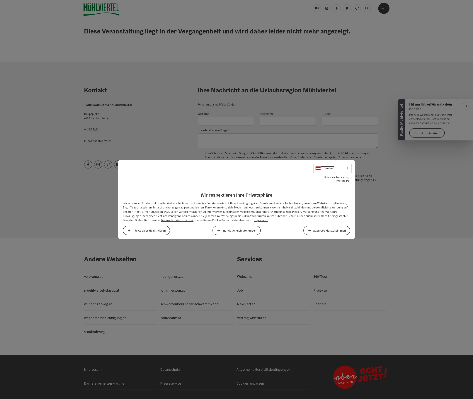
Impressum (342, 180)
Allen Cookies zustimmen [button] (329, 230)
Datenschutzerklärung (336, 177)
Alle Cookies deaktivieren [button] (149, 230)
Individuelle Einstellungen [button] (239, 230)
